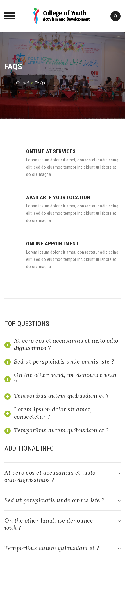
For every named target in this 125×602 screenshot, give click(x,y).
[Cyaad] (62, 16)
